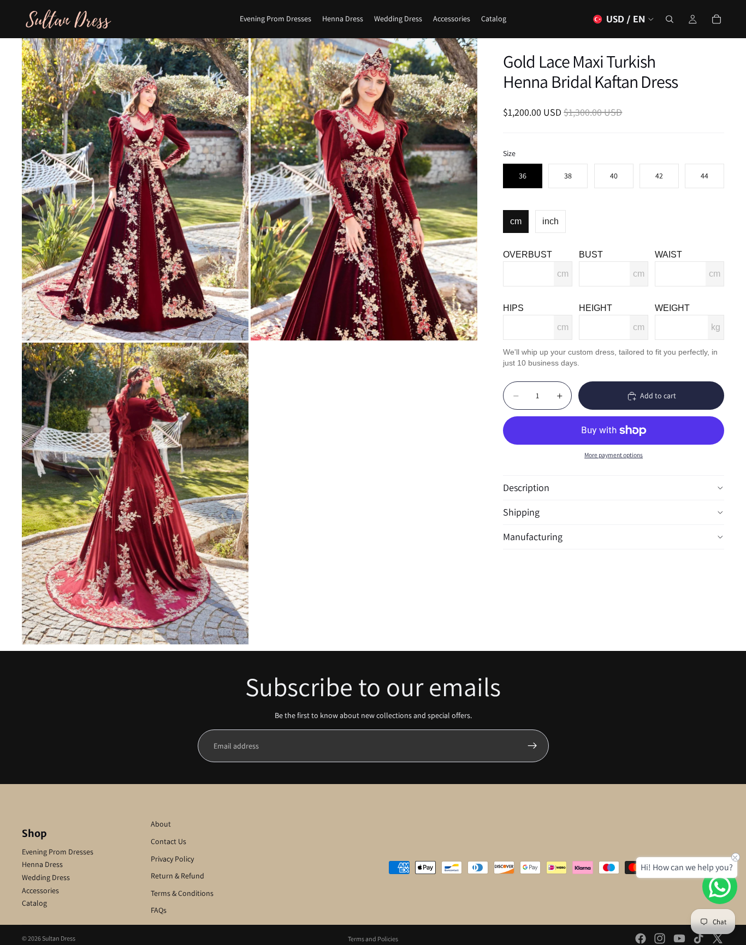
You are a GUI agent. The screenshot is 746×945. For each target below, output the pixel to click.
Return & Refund (177, 876)
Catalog (34, 903)
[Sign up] (532, 745)
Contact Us (168, 841)
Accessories (40, 890)
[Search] (670, 19)
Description (526, 487)
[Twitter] (717, 938)
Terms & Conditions (182, 893)
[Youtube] (679, 938)
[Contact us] (719, 886)
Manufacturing (533, 536)
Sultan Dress (58, 938)
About (161, 824)
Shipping (521, 512)
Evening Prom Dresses (57, 852)
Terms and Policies (373, 939)
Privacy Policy (172, 859)
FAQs (159, 910)
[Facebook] (640, 938)
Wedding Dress (46, 877)
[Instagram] (659, 938)
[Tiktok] (698, 938)
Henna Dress (42, 864)
